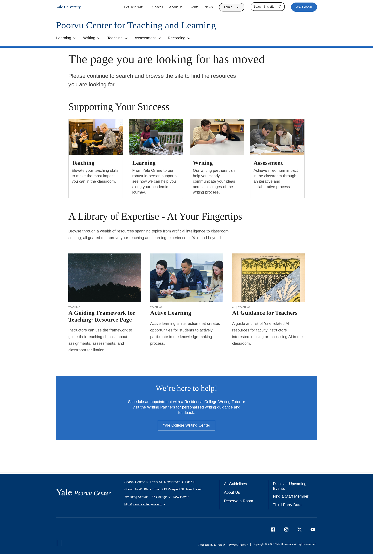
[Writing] (217, 137)
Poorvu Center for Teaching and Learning (136, 25)
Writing (89, 38)
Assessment (145, 38)
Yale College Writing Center (186, 425)
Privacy (239, 544)
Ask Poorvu (304, 7)
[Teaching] (95, 137)
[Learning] (156, 137)
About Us (175, 7)
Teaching (115, 38)
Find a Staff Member (291, 496)
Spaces (157, 7)
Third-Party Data (287, 505)
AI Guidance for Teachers (265, 312)
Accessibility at (212, 544)
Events (193, 7)
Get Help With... (135, 7)
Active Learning (170, 312)
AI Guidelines (235, 484)
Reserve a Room (238, 501)
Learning (63, 38)
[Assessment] (277, 137)
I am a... (229, 7)
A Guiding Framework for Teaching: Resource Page (101, 316)
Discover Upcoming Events (291, 486)
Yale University (68, 7)
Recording (176, 38)
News (209, 7)
